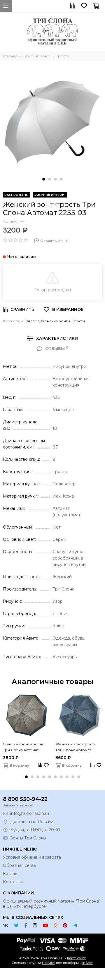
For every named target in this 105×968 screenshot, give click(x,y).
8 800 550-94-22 (25, 799)
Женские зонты (55, 321)
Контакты (13, 881)
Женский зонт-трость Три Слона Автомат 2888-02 (23, 747)
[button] (43, 179)
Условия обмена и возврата (32, 857)
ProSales (48, 963)
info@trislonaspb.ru (29, 813)
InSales (87, 963)
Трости (78, 321)
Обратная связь (19, 865)
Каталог (31, 321)
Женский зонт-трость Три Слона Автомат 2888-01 (75, 747)
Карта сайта (76, 958)
